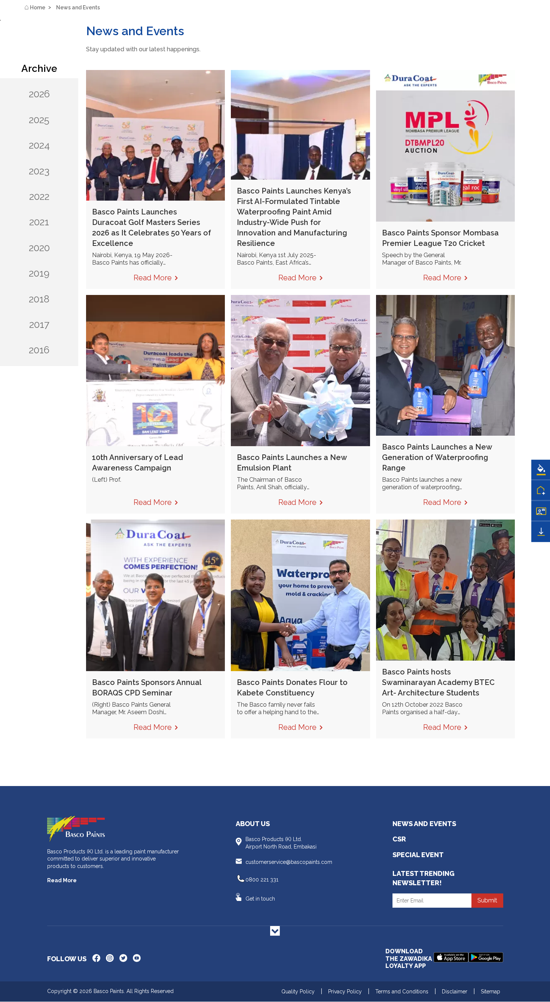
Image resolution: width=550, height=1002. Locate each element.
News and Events (424, 824)
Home (34, 7)
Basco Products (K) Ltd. (281, 843)
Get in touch (260, 899)
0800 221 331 (261, 880)
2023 (39, 171)
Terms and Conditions (401, 992)
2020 (39, 247)
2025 (39, 119)
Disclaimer (454, 992)
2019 (39, 273)
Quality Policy (298, 992)
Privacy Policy (345, 992)
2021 (39, 222)
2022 (39, 196)
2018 (39, 299)
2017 (39, 324)
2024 (39, 145)
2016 (39, 350)
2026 (39, 94)
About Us (253, 824)
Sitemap (490, 992)
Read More (62, 880)
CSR (399, 839)
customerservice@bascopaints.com (288, 862)
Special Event (418, 855)
